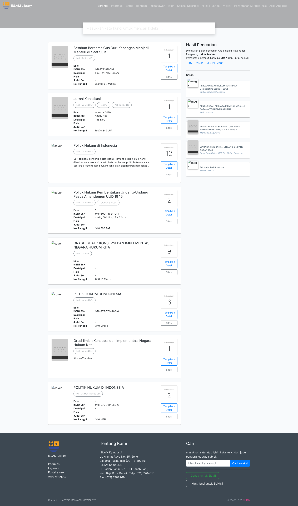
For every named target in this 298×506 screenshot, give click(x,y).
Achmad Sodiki (122, 105)
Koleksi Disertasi (188, 5)
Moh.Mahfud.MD (84, 58)
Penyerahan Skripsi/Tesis (250, 5)
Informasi (117, 5)
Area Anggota (278, 5)
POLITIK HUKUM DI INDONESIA (98, 387)
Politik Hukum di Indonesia (95, 145)
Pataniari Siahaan (108, 202)
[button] (114, 180)
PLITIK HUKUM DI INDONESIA (97, 294)
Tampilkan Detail (169, 68)
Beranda (103, 5)
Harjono (103, 105)
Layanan (53, 468)
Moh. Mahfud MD (84, 105)
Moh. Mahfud (82, 253)
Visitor (227, 5)
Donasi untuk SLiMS (204, 475)
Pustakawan (157, 5)
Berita (129, 5)
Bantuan (141, 5)
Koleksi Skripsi (210, 5)
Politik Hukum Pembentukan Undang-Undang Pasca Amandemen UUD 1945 (110, 194)
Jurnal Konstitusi (87, 99)
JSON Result (215, 63)
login (171, 5)
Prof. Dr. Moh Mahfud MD (88, 393)
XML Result (195, 63)
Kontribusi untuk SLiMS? (207, 483)
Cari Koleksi (240, 463)
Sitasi (169, 76)
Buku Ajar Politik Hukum (212, 167)
